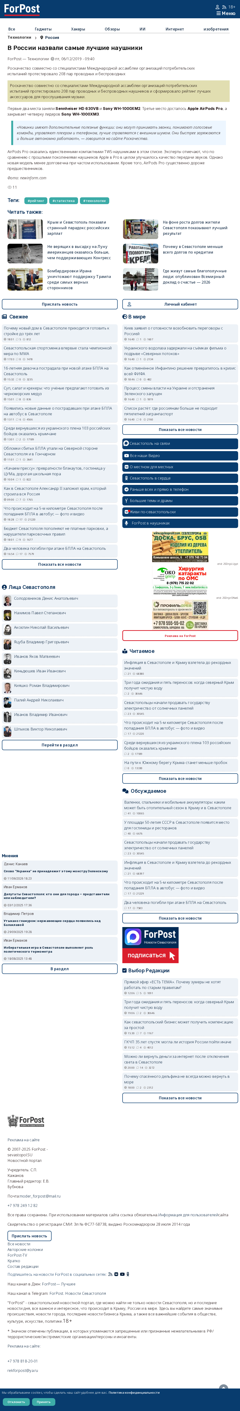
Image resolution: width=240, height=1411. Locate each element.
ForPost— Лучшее (58, 1284)
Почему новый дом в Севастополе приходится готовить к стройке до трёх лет (56, 331)
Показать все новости (59, 564)
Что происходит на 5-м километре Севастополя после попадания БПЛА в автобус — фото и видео (53, 511)
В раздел (60, 968)
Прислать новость (60, 304)
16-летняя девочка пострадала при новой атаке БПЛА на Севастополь (56, 371)
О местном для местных (151, 467)
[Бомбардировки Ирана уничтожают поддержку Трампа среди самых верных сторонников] (25, 279)
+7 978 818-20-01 (23, 1361)
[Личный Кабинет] (218, 7)
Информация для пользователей (188, 1214)
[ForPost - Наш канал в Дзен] (131, 1274)
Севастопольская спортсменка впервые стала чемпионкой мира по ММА (58, 350)
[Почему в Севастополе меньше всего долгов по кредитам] (140, 253)
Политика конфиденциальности (134, 1392)
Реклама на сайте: (24, 1346)
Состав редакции (23, 1266)
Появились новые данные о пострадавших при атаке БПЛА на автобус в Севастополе (58, 411)
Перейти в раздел (60, 745)
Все (11, 29)
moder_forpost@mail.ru (40, 1196)
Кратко (14, 1260)
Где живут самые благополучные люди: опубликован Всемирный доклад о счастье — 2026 (195, 276)
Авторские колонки (25, 1249)
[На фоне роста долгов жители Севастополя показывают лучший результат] (140, 229)
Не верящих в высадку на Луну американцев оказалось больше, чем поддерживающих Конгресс (79, 252)
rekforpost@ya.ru (23, 1370)
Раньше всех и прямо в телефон (159, 489)
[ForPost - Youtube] (122, 1274)
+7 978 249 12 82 (23, 1205)
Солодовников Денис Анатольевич (46, 598)
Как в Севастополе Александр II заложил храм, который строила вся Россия (55, 491)
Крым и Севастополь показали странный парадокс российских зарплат (78, 228)
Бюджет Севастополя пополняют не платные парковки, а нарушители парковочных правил (56, 531)
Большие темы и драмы (151, 500)
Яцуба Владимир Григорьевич (41, 641)
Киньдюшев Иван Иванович (40, 671)
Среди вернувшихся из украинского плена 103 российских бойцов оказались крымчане (57, 431)
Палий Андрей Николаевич (39, 700)
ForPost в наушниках (151, 523)
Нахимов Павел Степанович (40, 612)
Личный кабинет (180, 304)
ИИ (142, 29)
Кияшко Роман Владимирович (42, 685)
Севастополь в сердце (150, 478)
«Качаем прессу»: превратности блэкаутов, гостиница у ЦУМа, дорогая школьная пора (54, 471)
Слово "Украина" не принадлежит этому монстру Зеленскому (56, 871)
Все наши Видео (145, 455)
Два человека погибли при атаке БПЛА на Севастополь (55, 548)
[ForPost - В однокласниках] (128, 1274)
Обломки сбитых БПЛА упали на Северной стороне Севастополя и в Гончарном (51, 451)
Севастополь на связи (150, 443)
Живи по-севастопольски (153, 512)
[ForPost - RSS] (110, 1274)
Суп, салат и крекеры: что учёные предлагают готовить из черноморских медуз (56, 390)
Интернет (174, 29)
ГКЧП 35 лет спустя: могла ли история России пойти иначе (178, 1041)
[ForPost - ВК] (116, 1274)
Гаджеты (43, 29)
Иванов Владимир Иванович (40, 714)
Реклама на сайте (24, 1139)
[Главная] (22, 7)
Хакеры (78, 29)
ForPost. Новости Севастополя (77, 1293)
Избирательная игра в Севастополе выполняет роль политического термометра (48, 949)
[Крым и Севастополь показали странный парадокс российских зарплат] (25, 229)
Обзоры (112, 29)
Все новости (19, 1243)
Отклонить (16, 1402)
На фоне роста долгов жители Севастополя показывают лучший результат (195, 228)
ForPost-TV (17, 1255)
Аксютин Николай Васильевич (41, 627)
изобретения (216, 29)
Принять (44, 1402)
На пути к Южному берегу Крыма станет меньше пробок (175, 762)
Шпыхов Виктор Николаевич (40, 729)
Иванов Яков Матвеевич (37, 656)
